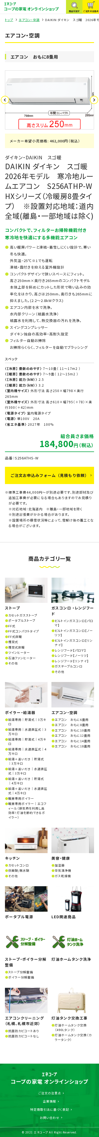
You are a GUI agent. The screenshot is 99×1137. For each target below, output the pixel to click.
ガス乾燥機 (63, 876)
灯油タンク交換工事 (69, 1018)
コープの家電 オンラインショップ (31, 8)
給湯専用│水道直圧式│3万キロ (27, 731)
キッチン (12, 858)
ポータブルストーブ (21, 620)
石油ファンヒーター (22, 658)
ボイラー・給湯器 (20, 712)
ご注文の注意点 (49, 1093)
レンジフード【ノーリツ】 (72, 655)
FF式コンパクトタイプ (23, 631)
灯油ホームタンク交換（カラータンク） (73, 1037)
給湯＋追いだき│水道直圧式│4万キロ (27, 790)
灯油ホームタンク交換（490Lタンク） (71, 1027)
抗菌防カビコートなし (23, 1036)
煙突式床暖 (16, 647)
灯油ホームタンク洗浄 (71, 959)
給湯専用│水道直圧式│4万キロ (27, 751)
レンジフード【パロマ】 (70, 650)
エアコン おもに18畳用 (72, 746)
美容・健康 (60, 858)
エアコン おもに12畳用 (72, 735)
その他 (13, 663)
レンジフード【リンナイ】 (72, 661)
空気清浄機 (63, 870)
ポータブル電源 (19, 916)
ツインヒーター (19, 652)
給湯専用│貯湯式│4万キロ (27, 741)
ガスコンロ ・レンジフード (72, 610)
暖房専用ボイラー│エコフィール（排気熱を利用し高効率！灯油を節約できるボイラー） (27, 810)
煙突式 (13, 642)
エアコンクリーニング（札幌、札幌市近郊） (24, 1020)
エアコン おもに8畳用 (72, 725)
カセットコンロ (18, 865)
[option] (49, 99)
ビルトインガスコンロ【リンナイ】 (74, 642)
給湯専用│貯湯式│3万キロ (27, 721)
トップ (9, 20)
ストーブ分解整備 (20, 972)
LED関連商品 (63, 916)
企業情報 (49, 1101)
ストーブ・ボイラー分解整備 (25, 961)
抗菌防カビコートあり (23, 1031)
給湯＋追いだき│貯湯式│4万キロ (26, 780)
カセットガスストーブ (22, 615)
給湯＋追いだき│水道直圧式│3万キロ (27, 771)
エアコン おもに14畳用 (72, 741)
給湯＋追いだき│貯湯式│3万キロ (26, 761)
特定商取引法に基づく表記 (49, 1109)
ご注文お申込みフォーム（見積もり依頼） (49, 475)
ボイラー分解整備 (21, 977)
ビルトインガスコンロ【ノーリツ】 (74, 632)
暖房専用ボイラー (21, 798)
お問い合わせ (49, 1117)
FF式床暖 (15, 636)
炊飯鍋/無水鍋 (18, 870)
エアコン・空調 (29, 20)
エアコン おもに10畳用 (72, 730)
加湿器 (60, 865)
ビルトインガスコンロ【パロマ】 (74, 622)
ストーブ (12, 608)
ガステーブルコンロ (68, 666)
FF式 (11, 626)
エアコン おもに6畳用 (72, 719)
